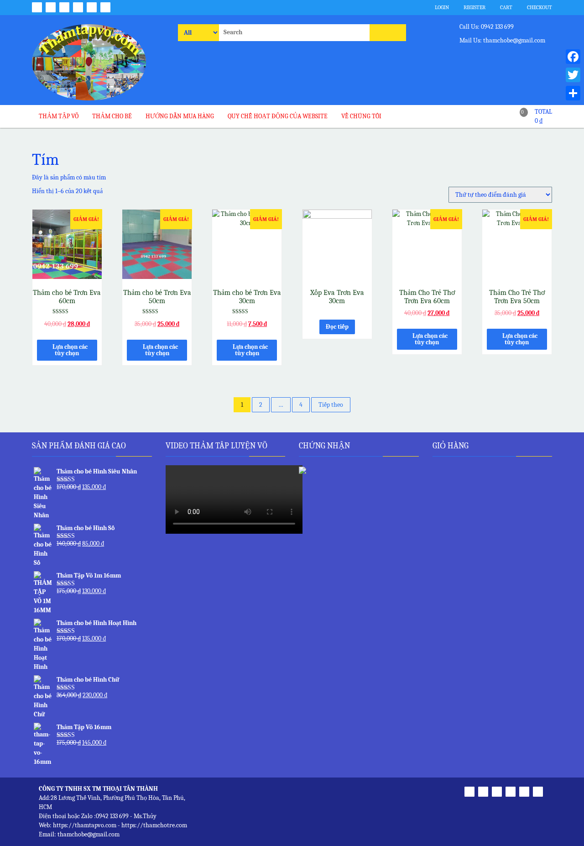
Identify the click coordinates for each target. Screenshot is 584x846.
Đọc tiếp (337, 327)
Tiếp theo (330, 405)
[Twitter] (573, 75)
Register (473, 7)
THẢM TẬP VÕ (58, 116)
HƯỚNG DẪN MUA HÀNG (180, 116)
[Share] (573, 93)
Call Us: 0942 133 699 (486, 27)
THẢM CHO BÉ (112, 116)
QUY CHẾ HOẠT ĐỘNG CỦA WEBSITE (278, 116)
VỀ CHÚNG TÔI (361, 116)
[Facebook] (573, 56)
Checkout (539, 7)
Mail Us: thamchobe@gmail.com (501, 40)
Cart (505, 7)
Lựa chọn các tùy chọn (70, 350)
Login (441, 7)
